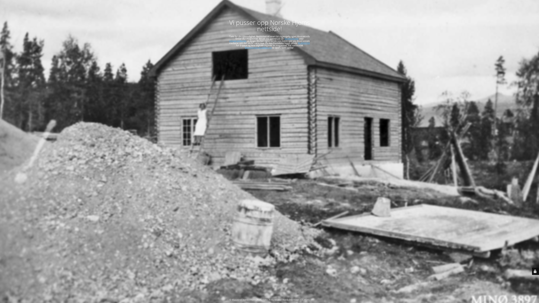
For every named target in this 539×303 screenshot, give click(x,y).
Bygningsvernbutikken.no (258, 47)
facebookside (292, 38)
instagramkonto (237, 41)
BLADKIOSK (304, 43)
